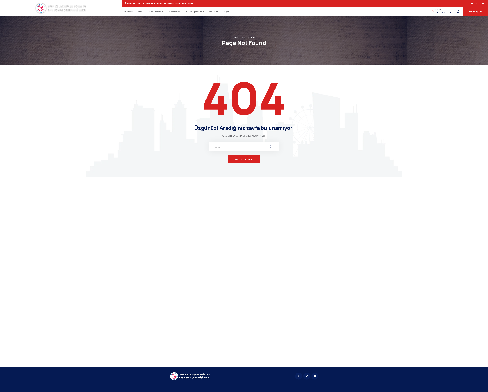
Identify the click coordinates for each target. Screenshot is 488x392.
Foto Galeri (213, 11)
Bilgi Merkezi (175, 11)
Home (236, 37)
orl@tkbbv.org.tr (134, 3)
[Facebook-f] (298, 376)
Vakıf (139, 11)
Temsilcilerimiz (155, 11)
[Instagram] (306, 376)
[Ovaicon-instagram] (477, 3)
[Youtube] (482, 3)
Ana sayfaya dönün (244, 159)
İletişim (226, 11)
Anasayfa (129, 11)
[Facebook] (472, 3)
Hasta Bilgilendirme (194, 11)
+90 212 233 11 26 (443, 12)
